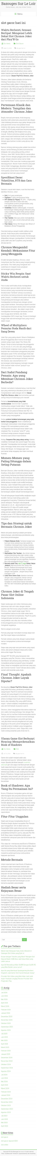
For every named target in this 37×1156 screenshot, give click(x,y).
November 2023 (6, 1102)
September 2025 (7, 1027)
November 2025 (6, 1020)
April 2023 (4, 1126)
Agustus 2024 (6, 1071)
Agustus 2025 (6, 1030)
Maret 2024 (5, 1088)
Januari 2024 (5, 1095)
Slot (17, 749)
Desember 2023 (6, 1099)
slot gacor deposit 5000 (9, 1141)
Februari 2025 (6, 1051)
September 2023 (7, 1109)
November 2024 (6, 1061)
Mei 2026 (4, 999)
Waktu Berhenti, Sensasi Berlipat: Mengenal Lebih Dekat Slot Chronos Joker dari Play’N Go (16, 34)
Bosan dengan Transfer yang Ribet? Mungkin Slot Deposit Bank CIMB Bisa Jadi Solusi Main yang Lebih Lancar (18, 959)
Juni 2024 (4, 1078)
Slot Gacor (19, 43)
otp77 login (22, 563)
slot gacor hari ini (20, 48)
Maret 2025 (5, 1047)
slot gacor (4, 1137)
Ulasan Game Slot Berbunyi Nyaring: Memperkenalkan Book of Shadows (18, 741)
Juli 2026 (4, 992)
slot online (4, 1145)
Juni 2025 (4, 1037)
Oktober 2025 (6, 1023)
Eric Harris (6, 43)
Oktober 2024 (6, 1064)
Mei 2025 (4, 1040)
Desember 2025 (6, 1016)
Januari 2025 (5, 1054)
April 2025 (4, 1044)
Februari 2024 (6, 1092)
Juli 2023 (4, 1116)
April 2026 (4, 1003)
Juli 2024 (4, 1075)
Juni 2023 (4, 1119)
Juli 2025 (4, 1034)
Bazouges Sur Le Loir (18, 3)
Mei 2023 (4, 1123)
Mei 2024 (4, 1081)
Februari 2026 (6, 1010)
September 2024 (7, 1068)
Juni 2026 (4, 996)
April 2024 (4, 1085)
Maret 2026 (5, 1006)
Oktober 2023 (6, 1105)
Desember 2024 (6, 1058)
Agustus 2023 (6, 1112)
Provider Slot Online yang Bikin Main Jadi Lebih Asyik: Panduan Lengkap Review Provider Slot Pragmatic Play (17, 978)
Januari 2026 (5, 1013)
